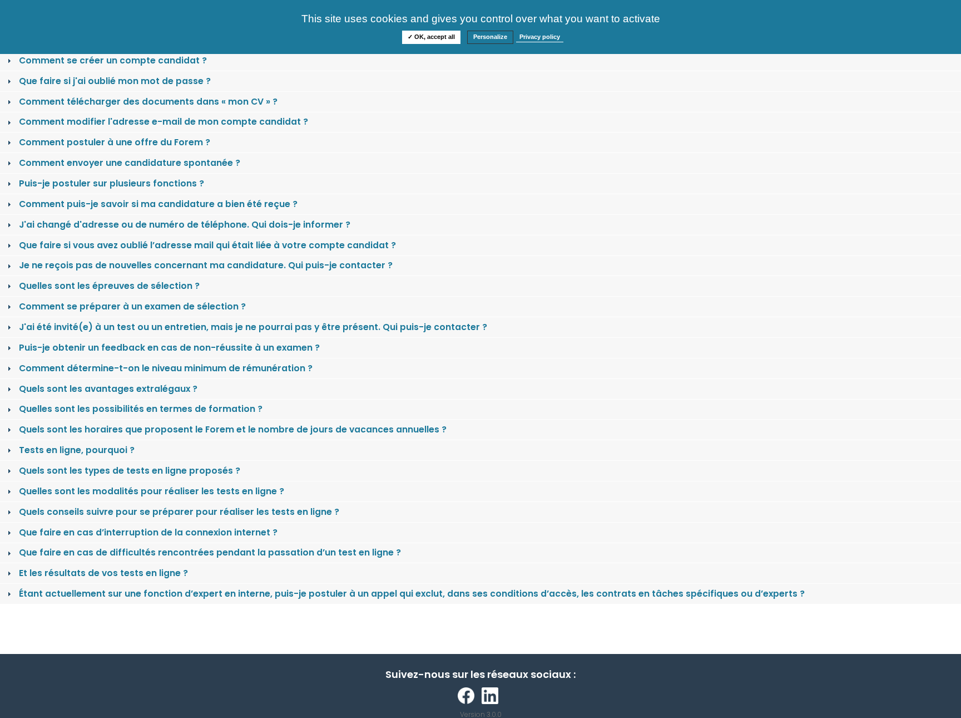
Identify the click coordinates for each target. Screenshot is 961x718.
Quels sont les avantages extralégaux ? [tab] (108, 389)
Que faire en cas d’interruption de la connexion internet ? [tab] (148, 532)
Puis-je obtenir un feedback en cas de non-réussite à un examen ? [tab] (169, 347)
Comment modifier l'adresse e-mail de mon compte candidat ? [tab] (163, 121)
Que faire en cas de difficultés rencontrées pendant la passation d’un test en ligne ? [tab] (210, 552)
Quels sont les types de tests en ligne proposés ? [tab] (129, 470)
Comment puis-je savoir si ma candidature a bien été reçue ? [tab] (158, 204)
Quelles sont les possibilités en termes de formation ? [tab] (140, 409)
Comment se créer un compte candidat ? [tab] (113, 60)
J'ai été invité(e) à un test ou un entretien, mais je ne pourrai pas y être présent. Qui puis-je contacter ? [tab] (253, 327)
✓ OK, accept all (431, 36)
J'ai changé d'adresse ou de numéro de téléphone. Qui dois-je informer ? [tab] (184, 224)
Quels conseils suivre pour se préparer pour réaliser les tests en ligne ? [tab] (179, 512)
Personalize (490, 36)
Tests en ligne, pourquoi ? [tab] (77, 450)
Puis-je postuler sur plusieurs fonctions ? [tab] (111, 183)
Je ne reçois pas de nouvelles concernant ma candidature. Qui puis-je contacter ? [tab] (206, 265)
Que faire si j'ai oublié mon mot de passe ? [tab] (115, 81)
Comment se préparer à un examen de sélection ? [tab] (132, 306)
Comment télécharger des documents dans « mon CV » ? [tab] (148, 101)
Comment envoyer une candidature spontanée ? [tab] (129, 163)
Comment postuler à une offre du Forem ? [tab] (114, 142)
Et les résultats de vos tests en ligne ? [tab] (103, 573)
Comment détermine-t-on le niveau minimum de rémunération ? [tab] (166, 368)
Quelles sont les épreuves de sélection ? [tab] (109, 286)
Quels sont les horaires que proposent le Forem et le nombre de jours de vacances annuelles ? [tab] (233, 429)
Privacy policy (539, 36)
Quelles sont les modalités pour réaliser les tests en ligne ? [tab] (151, 491)
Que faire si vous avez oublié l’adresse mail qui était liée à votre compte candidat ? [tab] (207, 245)
